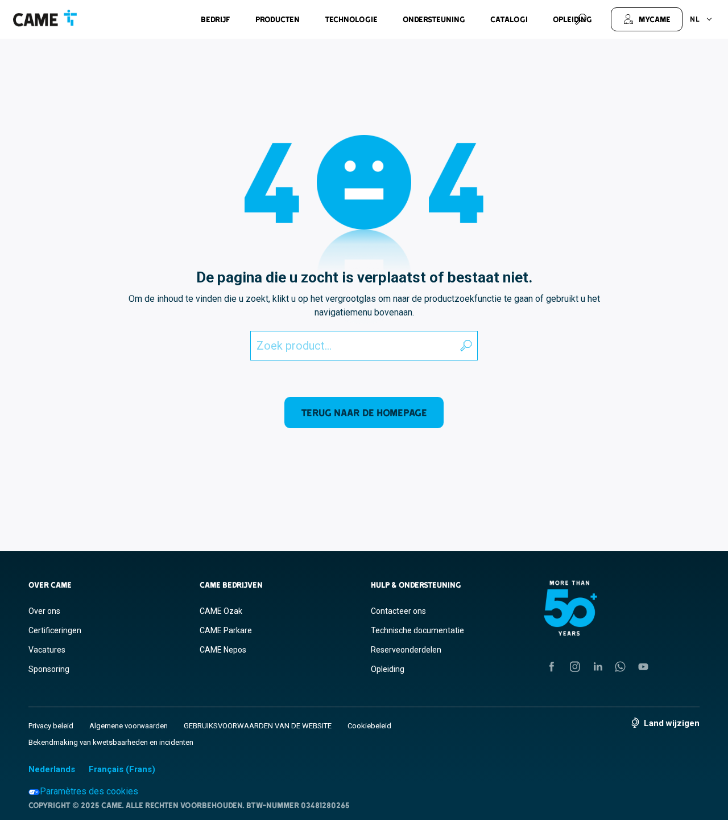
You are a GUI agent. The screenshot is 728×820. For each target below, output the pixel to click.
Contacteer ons (398, 611)
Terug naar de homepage (364, 413)
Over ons (44, 611)
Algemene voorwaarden (128, 725)
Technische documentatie (417, 630)
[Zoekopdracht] (580, 19)
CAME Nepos (223, 649)
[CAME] (45, 18)
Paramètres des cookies (89, 791)
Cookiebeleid (369, 725)
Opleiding (387, 669)
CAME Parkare (226, 630)
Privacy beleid (50, 725)
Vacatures (46, 649)
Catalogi (509, 19)
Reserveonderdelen (406, 649)
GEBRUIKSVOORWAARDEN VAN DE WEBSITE (258, 725)
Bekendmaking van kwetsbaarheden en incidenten (110, 742)
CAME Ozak (221, 611)
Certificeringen (54, 630)
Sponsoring (48, 669)
